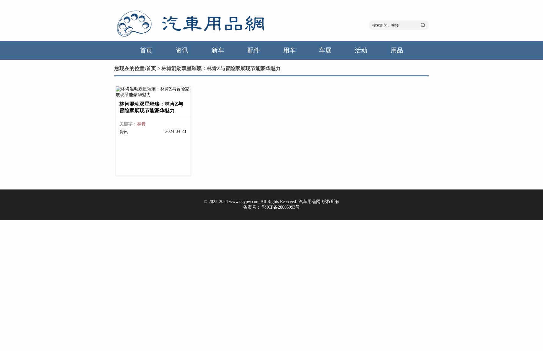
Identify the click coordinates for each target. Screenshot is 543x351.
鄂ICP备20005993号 (281, 207)
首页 (146, 50)
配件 (253, 50)
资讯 (182, 50)
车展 (325, 50)
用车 (289, 50)
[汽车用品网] (193, 38)
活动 (361, 50)
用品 (397, 50)
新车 (217, 50)
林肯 (141, 124)
